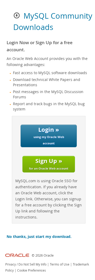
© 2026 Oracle (43, 255)
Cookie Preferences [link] (31, 270)
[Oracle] (17, 255)
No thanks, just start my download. (39, 236)
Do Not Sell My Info (32, 264)
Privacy (10, 264)
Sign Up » (48, 163)
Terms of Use (59, 264)
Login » (49, 135)
